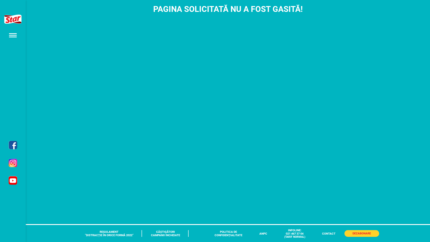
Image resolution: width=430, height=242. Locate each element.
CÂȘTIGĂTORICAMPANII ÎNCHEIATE (165, 233)
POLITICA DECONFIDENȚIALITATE (228, 233)
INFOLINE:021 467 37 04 (294, 233)
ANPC (263, 233)
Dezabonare (362, 233)
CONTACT (328, 233)
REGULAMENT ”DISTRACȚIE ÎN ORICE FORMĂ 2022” (109, 233)
